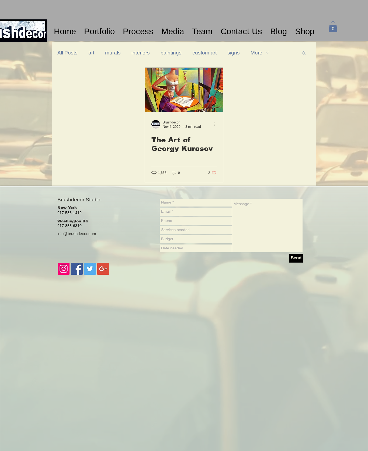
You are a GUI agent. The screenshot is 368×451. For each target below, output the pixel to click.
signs (233, 53)
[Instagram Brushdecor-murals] (64, 269)
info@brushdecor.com (76, 233)
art (91, 53)
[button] (333, 26)
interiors (140, 53)
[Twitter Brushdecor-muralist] (90, 269)
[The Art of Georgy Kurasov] (184, 90)
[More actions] (216, 124)
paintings (171, 53)
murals (113, 53)
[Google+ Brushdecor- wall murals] (103, 269)
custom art (204, 53)
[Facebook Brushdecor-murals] (77, 269)
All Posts (67, 53)
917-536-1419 (69, 213)
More (256, 53)
